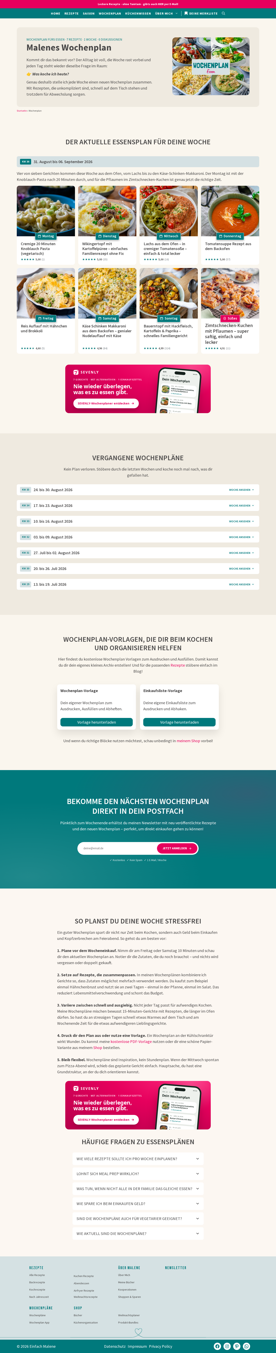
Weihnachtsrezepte (86, 1297)
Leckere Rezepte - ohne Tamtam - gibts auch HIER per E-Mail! (138, 4)
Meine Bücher (126, 1282)
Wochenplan (110, 13)
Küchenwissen (138, 13)
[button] (223, 13)
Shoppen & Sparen (129, 1297)
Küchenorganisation (86, 1322)
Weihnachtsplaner (129, 1315)
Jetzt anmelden (175, 848)
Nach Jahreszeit (39, 1297)
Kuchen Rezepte (84, 1276)
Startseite (22, 110)
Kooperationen (127, 1289)
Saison (89, 13)
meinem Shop (188, 740)
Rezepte (71, 13)
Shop (97, 1047)
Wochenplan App (39, 1322)
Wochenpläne (37, 1315)
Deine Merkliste (203, 13)
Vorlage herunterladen (96, 722)
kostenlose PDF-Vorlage (131, 1041)
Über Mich (124, 1275)
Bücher (78, 1315)
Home (55, 13)
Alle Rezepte (37, 1275)
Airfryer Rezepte (84, 1290)
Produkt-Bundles (128, 1322)
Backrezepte (37, 1282)
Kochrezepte (37, 1289)
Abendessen (81, 1283)
